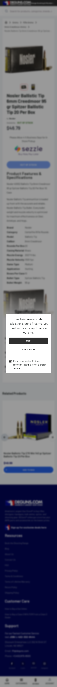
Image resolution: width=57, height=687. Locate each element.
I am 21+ (28, 340)
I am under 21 (28, 349)
